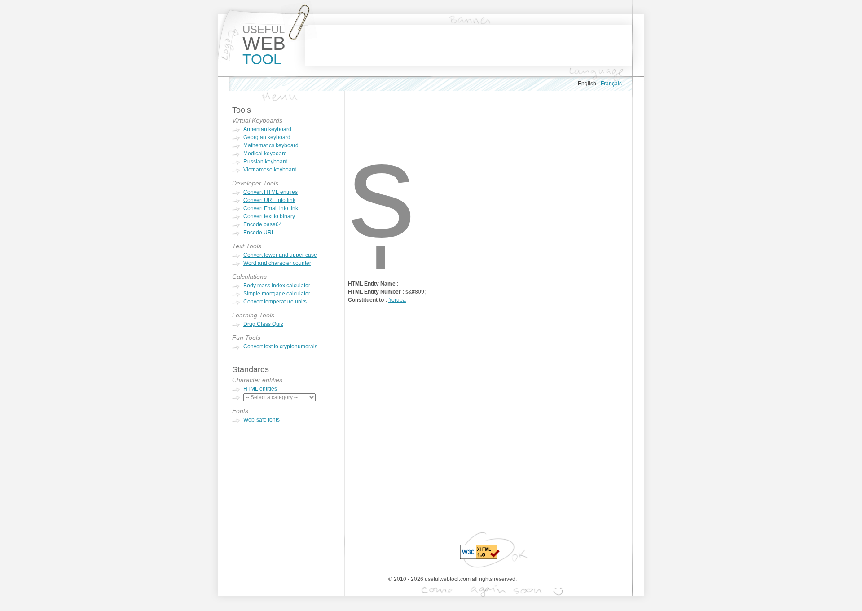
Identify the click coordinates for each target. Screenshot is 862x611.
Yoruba (397, 300)
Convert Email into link (270, 208)
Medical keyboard (265, 153)
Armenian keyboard (267, 129)
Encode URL (259, 232)
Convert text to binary (269, 216)
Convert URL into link (269, 200)
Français (611, 83)
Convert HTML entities (270, 192)
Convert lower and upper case (280, 255)
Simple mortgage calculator (276, 293)
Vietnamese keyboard (270, 170)
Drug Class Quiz (263, 324)
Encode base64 (262, 224)
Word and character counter (277, 263)
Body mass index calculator (276, 285)
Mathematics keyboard (271, 145)
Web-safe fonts (261, 420)
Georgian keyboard (266, 137)
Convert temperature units (275, 302)
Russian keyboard (265, 161)
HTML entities (260, 389)
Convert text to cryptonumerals (280, 346)
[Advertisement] (468, 45)
